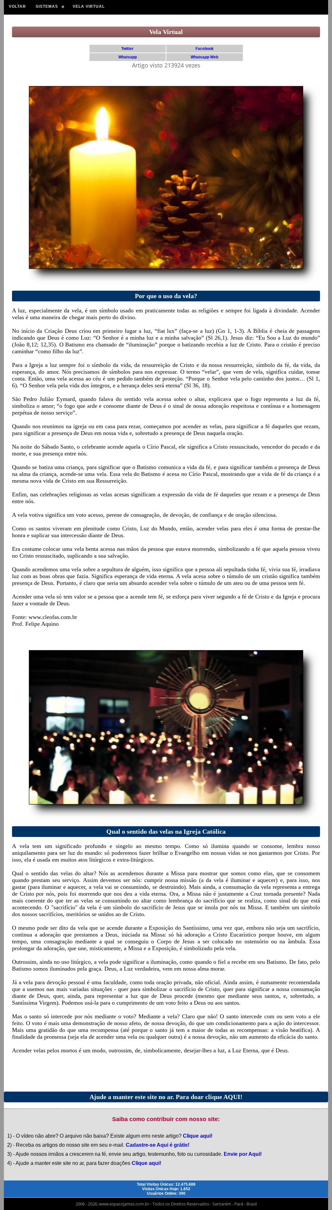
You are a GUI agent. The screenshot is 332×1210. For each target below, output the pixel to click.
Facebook (205, 48)
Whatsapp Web (204, 57)
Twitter (127, 48)
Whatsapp (127, 57)
